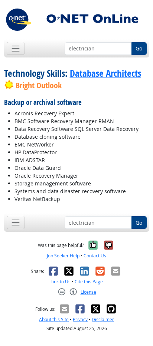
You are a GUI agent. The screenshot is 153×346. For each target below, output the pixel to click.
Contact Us (95, 256)
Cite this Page (89, 282)
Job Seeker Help (63, 256)
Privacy (80, 319)
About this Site (54, 319)
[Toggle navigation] (16, 48)
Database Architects (105, 73)
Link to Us (61, 282)
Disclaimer (103, 319)
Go (139, 48)
